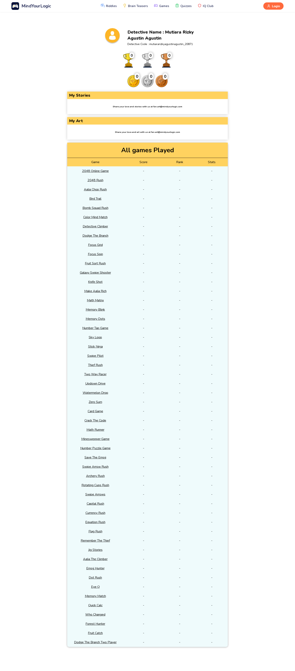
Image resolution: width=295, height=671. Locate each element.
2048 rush (95, 180)
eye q (95, 587)
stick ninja (95, 346)
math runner (95, 430)
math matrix (95, 300)
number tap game (95, 328)
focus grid (95, 245)
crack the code (95, 420)
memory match (95, 596)
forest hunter (95, 624)
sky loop (95, 337)
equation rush (95, 522)
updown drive (95, 383)
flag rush (95, 531)
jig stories (95, 550)
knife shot (95, 282)
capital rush (95, 503)
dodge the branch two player (95, 642)
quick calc (95, 605)
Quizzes (186, 6)
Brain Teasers (138, 6)
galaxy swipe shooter (95, 272)
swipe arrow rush (95, 466)
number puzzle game (95, 448)
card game (95, 411)
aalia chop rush (95, 189)
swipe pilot (95, 356)
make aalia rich (95, 291)
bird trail (95, 198)
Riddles (111, 6)
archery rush (95, 476)
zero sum (95, 402)
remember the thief (95, 540)
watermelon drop (95, 393)
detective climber (95, 226)
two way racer (95, 374)
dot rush (95, 577)
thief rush (95, 365)
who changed (95, 614)
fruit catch (95, 633)
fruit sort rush (95, 263)
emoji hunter (95, 568)
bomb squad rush (95, 208)
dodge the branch (95, 235)
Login (276, 6)
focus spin (95, 254)
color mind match (95, 217)
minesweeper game (95, 439)
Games (164, 6)
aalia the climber (95, 559)
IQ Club (208, 6)
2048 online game (95, 171)
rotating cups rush (95, 485)
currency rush (95, 513)
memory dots (95, 319)
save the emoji (95, 457)
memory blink (95, 309)
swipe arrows (95, 494)
